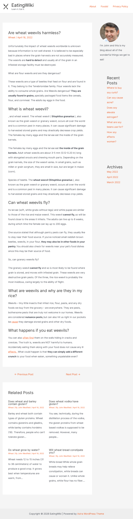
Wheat (11, 37)
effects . (12, 351)
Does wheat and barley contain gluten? (22, 403)
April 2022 (112, 177)
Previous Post (23, 374)
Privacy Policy (120, 6)
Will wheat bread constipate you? (66, 451)
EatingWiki (22, 5)
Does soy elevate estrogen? (112, 112)
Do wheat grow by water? (23, 450)
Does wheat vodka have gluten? (63, 403)
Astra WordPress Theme (90, 513)
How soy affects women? (112, 137)
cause (15, 321)
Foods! (104, 6)
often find (28, 337)
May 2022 (112, 171)
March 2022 (113, 182)
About (92, 6)
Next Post (73, 374)
